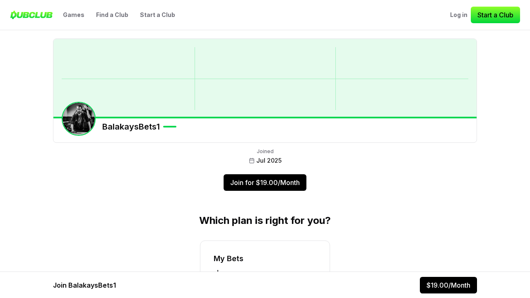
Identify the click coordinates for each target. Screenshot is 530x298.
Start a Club (157, 14)
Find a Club (112, 14)
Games (73, 14)
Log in (458, 14)
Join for (265, 182)
